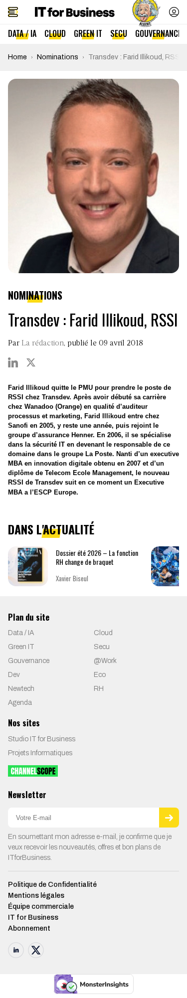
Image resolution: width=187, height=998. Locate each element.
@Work (105, 661)
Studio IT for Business (41, 739)
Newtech (21, 688)
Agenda (20, 702)
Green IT (88, 33)
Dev (14, 674)
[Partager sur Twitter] (31, 362)
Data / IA (22, 33)
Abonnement (29, 928)
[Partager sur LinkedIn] (13, 362)
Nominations (57, 57)
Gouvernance (158, 33)
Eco (100, 674)
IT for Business (33, 917)
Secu (118, 33)
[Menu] (13, 12)
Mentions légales (36, 895)
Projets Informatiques (40, 753)
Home (17, 57)
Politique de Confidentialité (52, 884)
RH (99, 688)
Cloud (55, 33)
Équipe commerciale (41, 906)
